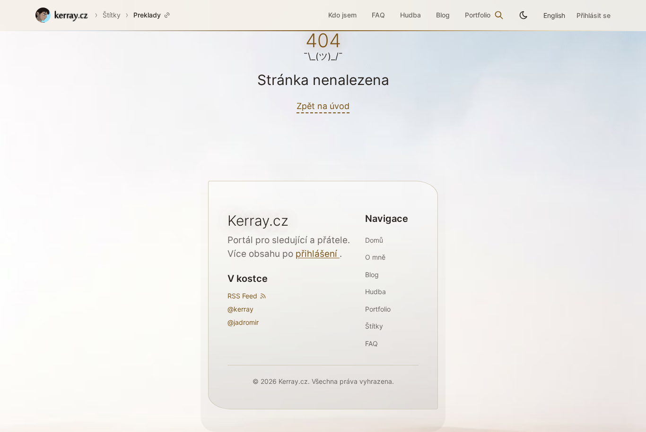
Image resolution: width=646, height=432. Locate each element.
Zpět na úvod (323, 106)
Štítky (112, 15)
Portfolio (477, 15)
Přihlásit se (593, 15)
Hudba (410, 15)
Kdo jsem (342, 15)
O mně (375, 257)
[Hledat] (498, 15)
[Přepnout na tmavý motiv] (523, 15)
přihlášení (318, 253)
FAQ (378, 15)
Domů (374, 240)
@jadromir (243, 322)
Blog (443, 15)
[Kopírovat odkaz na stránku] (167, 15)
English (554, 15)
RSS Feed (242, 296)
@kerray (240, 309)
